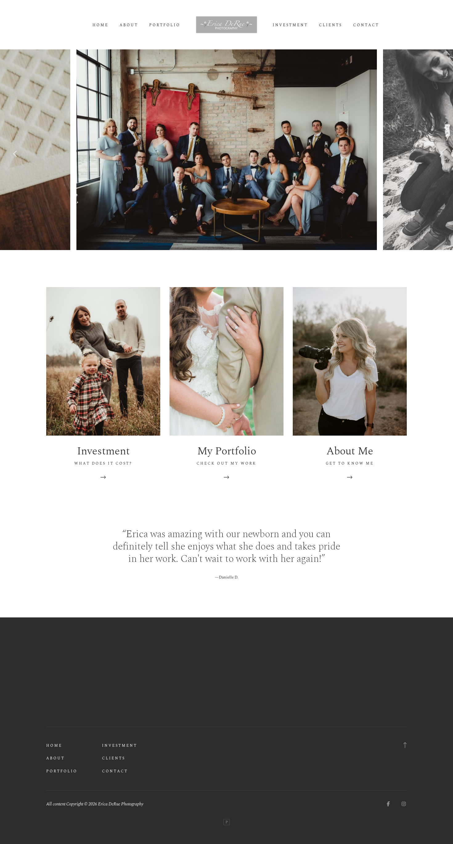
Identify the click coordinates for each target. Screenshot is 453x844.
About (129, 25)
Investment (290, 25)
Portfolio (164, 25)
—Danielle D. (226, 577)
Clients (330, 25)
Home (100, 25)
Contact (366, 25)
